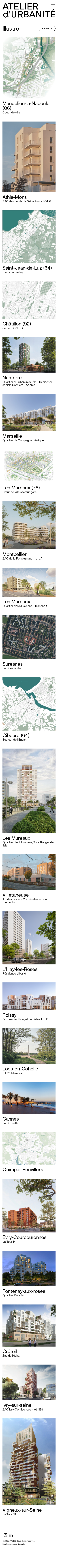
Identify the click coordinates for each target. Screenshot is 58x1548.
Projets (47, 28)
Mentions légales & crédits (13, 1544)
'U (29, 14)
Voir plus (7, 37)
